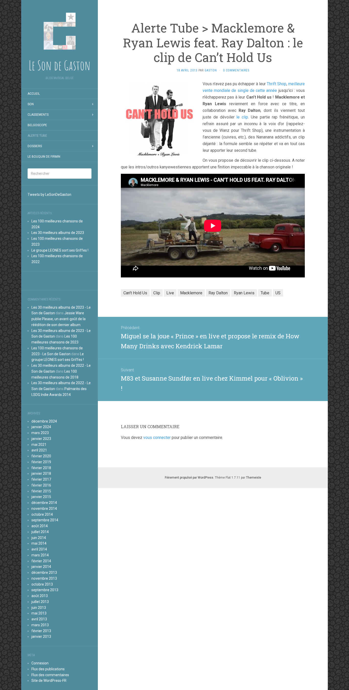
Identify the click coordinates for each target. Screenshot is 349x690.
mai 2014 (38, 543)
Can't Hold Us (135, 292)
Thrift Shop (276, 83)
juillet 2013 (40, 602)
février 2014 (41, 561)
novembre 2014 (44, 508)
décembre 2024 (44, 421)
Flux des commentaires (50, 675)
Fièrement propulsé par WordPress (189, 477)
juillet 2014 (40, 532)
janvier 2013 (41, 636)
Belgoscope (37, 125)
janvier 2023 (41, 439)
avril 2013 (39, 619)
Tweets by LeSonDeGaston (49, 194)
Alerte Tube (37, 135)
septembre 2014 (44, 520)
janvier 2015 (41, 497)
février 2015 (41, 491)
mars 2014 (40, 555)
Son (31, 104)
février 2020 (41, 456)
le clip (242, 117)
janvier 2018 (41, 473)
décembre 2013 (44, 572)
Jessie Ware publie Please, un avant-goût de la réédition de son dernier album (58, 319)
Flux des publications (48, 669)
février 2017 (41, 479)
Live (170, 292)
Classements (38, 114)
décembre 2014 (44, 503)
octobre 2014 (42, 514)
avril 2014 (39, 549)
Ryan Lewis (244, 292)
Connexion (40, 663)
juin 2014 (38, 538)
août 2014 (39, 526)
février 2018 (41, 468)
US (278, 292)
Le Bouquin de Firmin (44, 156)
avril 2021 (39, 450)
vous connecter (157, 437)
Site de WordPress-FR (48, 680)
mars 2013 (40, 625)
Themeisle (253, 477)
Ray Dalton (218, 292)
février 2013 (41, 631)
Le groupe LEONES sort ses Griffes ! (59, 250)
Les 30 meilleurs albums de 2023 (57, 233)
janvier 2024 (41, 427)
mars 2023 (40, 433)
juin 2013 (38, 608)
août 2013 (39, 596)
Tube (265, 292)
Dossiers (35, 146)
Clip (156, 292)
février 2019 (41, 462)
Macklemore (191, 292)
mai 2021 (38, 445)
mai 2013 (38, 613)
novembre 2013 (44, 578)
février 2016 (41, 485)
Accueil (34, 93)
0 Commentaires (236, 70)
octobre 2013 (42, 584)
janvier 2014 (41, 567)
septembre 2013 (44, 590)
